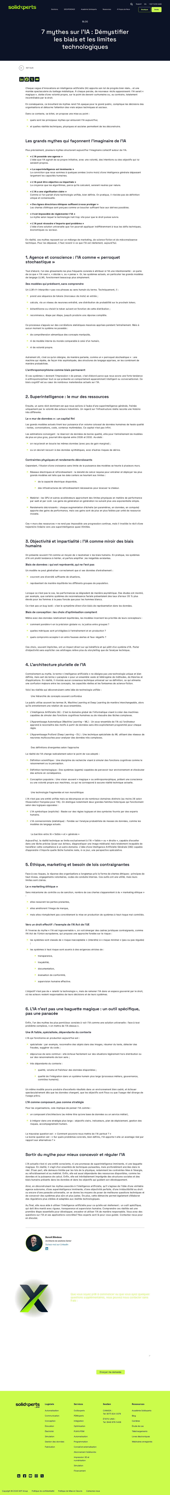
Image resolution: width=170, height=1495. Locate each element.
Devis (156, 10)
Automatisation (52, 1411)
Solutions (54, 9)
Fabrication (50, 1447)
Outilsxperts (79, 1411)
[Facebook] (26, 79)
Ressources (107, 9)
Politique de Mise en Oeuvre (70, 1491)
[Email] (37, 79)
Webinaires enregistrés (142, 1442)
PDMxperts (79, 1416)
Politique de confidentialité (43, 1491)
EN (145, 4)
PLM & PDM (79, 1431)
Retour (29, 68)
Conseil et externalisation (85, 1447)
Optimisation (79, 1426)
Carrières (136, 1421)
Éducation (49, 1426)
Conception (50, 1421)
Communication (52, 1416)
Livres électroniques (141, 1436)
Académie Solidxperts (89, 9)
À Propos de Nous (123, 9)
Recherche (131, 4)
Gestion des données (54, 1442)
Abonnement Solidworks (85, 1452)
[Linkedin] (21, 79)
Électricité (49, 1431)
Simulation (49, 1436)
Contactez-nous (93, 1491)
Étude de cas (138, 1426)
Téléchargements (139, 1431)
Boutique (144, 10)
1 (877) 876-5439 (155, 4)
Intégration (79, 1421)
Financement (80, 1471)
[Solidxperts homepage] (22, 7)
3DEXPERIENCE (69, 9)
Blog (134, 1416)
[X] (32, 79)
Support (139, 4)
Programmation (81, 1442)
